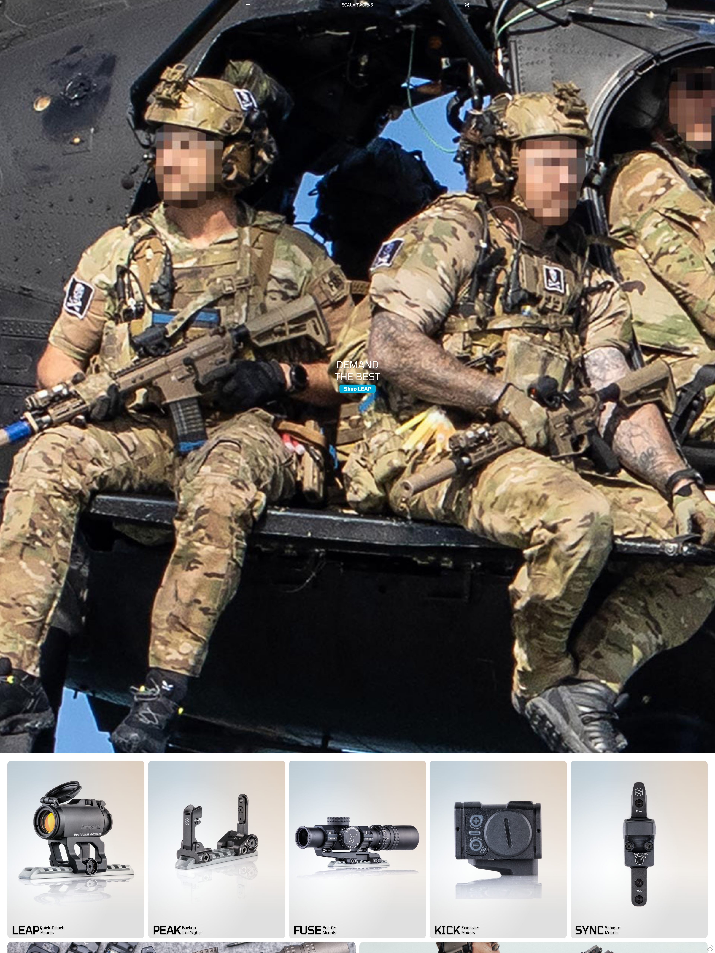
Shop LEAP (357, 388)
